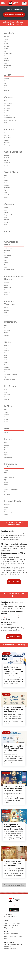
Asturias (6, 470)
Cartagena (6, 507)
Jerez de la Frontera (9, 53)
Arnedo (6, 412)
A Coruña (6, 345)
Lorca (5, 509)
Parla (5, 267)
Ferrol (5, 352)
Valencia (6, 315)
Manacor (6, 399)
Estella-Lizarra (7, 287)
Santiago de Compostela (10, 374)
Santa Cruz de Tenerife (10, 120)
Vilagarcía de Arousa (9, 379)
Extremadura (10, 321)
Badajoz (6, 325)
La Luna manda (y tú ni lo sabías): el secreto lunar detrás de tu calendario (14, 788)
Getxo (5, 452)
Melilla (7, 428)
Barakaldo (6, 445)
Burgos (6, 180)
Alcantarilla (7, 504)
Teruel (5, 85)
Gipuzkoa (6, 454)
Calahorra (6, 414)
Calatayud (6, 78)
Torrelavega (7, 145)
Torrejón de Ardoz (9, 269)
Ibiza (5, 392)
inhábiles (3, 618)
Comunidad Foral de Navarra (14, 277)
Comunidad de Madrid (11, 243)
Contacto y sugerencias (10, 916)
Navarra (6, 290)
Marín (5, 357)
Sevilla (6, 68)
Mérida (6, 332)
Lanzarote (6, 113)
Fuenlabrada (7, 255)
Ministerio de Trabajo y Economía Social (13, 937)
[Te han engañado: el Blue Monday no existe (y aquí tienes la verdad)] (14, 738)
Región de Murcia (12, 501)
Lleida (5, 217)
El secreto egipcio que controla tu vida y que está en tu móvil (12, 863)
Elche (5, 312)
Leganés (6, 260)
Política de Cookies (9, 946)
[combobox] (14, 14)
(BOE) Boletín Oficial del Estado (12, 934)
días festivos (21, 616)
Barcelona (6, 210)
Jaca (5, 83)
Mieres (6, 484)
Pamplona (6, 292)
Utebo (5, 88)
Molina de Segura (8, 512)
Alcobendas (7, 250)
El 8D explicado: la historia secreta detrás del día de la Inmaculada (13, 826)
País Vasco (9, 439)
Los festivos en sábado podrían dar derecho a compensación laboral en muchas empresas (13, 670)
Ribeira (6, 372)
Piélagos (6, 140)
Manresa (6, 219)
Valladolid (6, 194)
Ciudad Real (7, 158)
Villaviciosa (7, 494)
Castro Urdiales (8, 137)
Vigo (5, 376)
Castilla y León (11, 171)
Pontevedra (7, 367)
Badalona (6, 207)
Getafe (6, 257)
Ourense (6, 364)
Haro (5, 417)
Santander (6, 142)
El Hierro (6, 101)
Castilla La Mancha (13, 151)
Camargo (6, 133)
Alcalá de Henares (8, 248)
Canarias (8, 97)
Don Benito (7, 330)
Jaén (5, 51)
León (5, 182)
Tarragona (6, 222)
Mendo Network (14, 906)
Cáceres (6, 328)
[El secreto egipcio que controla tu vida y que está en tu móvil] (14, 853)
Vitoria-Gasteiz (8, 457)
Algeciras (6, 36)
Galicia (7, 342)
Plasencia (6, 335)
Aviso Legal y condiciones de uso (13, 945)
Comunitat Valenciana (9, 303)
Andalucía (9, 33)
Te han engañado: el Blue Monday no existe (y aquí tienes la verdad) (14, 748)
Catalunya (9, 204)
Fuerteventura (7, 103)
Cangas (6, 348)
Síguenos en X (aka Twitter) (12, 923)
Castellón (6, 310)
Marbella (6, 60)
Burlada (6, 285)
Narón (5, 360)
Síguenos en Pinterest (11, 928)
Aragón (7, 74)
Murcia (6, 514)
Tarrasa (6, 224)
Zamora (6, 197)
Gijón (5, 479)
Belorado (6, 178)
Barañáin (6, 282)
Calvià (5, 389)
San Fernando (7, 65)
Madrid (6, 262)
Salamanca (7, 187)
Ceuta (7, 231)
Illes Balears (10, 386)
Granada (6, 46)
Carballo (6, 350)
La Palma (6, 110)
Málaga (6, 58)
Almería (6, 39)
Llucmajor (6, 397)
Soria (5, 192)
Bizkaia (6, 447)
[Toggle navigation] (24, 3)
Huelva (6, 48)
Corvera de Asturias (9, 477)
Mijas (5, 63)
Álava (5, 442)
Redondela (7, 369)
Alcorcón (6, 253)
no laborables (11, 618)
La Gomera (7, 105)
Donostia (6, 450)
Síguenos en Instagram (11, 925)
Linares (6, 56)
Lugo (5, 355)
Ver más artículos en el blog (14, 885)
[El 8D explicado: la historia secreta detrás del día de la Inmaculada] (14, 816)
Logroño (6, 421)
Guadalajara (7, 162)
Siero (5, 492)
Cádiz (5, 41)
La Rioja (8, 406)
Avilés (5, 472)
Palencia (6, 185)
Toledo (6, 165)
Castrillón (6, 475)
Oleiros (6, 362)
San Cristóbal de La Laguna (11, 117)
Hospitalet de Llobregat (10, 215)
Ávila (5, 175)
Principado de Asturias (10, 465)
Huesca (6, 80)
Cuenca (6, 160)
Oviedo (6, 487)
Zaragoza (6, 90)
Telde (5, 122)
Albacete (6, 155)
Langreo (6, 482)
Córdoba (6, 44)
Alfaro (5, 409)
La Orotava (7, 108)
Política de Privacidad (10, 948)
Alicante (6, 307)
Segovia (6, 190)
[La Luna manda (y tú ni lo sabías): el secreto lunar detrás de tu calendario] (14, 778)
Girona (6, 212)
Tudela (6, 294)
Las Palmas (7, 115)
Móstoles (6, 265)
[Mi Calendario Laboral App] (14, 910)
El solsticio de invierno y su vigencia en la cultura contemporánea (13, 709)
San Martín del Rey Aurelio (11, 489)
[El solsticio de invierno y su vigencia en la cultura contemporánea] (14, 699)
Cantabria (9, 129)
